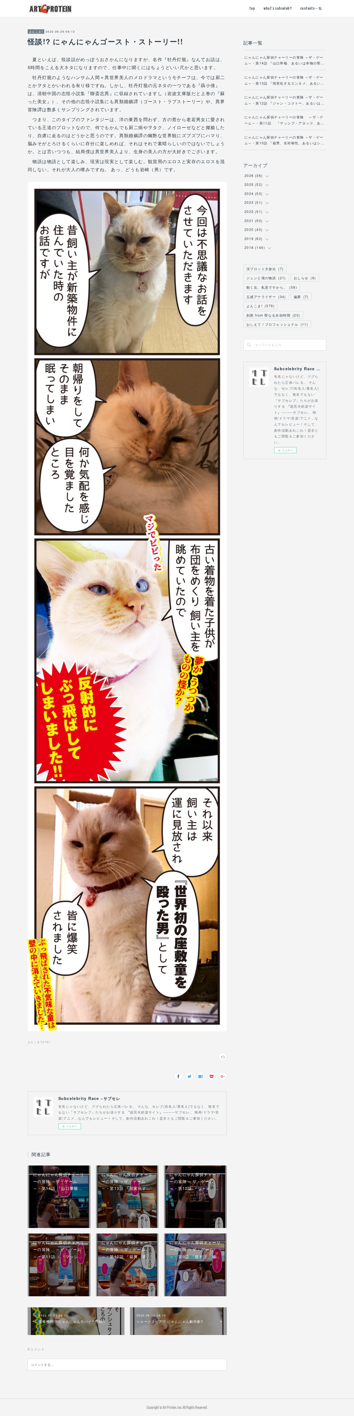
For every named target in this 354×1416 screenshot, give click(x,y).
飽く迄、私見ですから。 (271, 287)
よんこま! (36, 31)
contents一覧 (311, 8)
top (252, 8)
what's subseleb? (278, 8)
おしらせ (305, 277)
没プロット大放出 (264, 268)
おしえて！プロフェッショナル (277, 324)
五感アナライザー (266, 296)
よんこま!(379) (39, 1042)
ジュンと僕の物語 (266, 277)
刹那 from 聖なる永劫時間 (273, 315)
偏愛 (301, 296)
